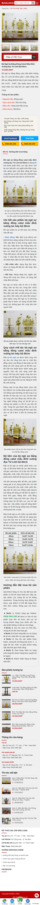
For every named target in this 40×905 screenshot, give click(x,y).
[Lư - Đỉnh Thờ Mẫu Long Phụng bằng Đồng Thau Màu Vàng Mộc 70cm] (6, 679)
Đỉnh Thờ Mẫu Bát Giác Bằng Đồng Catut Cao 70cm (24, 713)
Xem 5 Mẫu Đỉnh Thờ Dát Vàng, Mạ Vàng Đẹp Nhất (24, 779)
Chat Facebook (10, 138)
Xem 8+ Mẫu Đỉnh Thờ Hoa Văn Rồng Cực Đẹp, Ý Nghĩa (23, 799)
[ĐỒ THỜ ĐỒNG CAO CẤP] (8, 3)
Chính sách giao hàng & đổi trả (14, 859)
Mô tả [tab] (5, 152)
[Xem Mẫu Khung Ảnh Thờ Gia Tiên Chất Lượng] (6, 821)
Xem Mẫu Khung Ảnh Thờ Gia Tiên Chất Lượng (24, 819)
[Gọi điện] (20, 900)
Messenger (28, 903)
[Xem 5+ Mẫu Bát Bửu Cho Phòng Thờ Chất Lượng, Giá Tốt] (6, 811)
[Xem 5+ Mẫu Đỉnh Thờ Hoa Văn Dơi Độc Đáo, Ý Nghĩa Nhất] (6, 791)
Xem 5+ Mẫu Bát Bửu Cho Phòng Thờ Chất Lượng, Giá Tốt (24, 809)
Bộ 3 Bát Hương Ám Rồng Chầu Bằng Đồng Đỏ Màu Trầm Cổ (23, 725)
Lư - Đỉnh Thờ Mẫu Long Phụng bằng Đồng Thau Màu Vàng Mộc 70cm (24, 677)
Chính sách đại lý (9, 862)
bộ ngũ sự (14, 357)
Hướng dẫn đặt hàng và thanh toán (15, 855)
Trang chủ (5, 8)
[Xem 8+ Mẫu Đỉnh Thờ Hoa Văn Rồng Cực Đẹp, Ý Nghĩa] (6, 801)
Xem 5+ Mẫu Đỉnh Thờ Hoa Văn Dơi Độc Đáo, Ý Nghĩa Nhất (24, 789)
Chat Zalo (12, 903)
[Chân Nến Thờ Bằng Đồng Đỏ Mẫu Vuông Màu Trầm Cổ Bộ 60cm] (6, 691)
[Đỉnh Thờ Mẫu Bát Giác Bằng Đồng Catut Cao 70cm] (6, 715)
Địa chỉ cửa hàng (9, 866)
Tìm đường (4, 903)
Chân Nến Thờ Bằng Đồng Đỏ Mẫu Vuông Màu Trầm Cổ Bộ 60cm (24, 688)
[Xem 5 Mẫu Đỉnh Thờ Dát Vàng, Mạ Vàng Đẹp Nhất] (6, 780)
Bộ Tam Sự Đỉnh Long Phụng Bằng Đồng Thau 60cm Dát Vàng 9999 (24, 700)
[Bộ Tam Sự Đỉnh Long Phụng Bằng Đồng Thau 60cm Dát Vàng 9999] (6, 703)
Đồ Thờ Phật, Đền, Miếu (19, 8)
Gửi (34, 57)
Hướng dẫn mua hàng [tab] (18, 152)
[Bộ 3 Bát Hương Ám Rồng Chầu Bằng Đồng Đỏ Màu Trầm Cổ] (6, 728)
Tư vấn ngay (35, 903)
